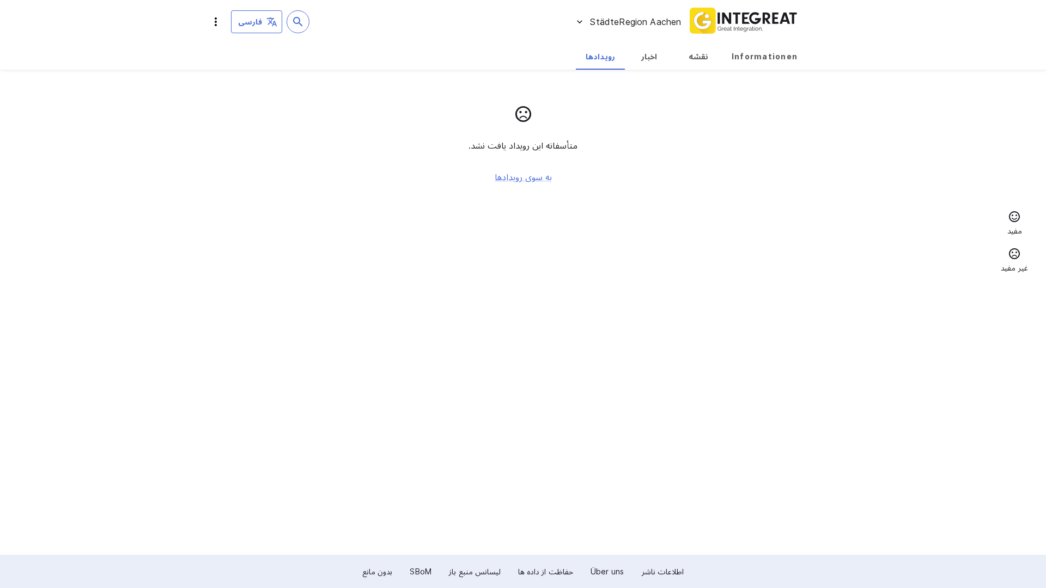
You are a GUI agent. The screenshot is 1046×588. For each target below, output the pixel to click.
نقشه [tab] (698, 56)
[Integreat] (744, 22)
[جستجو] (298, 21)
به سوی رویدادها (523, 176)
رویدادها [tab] (600, 56)
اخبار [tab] (649, 56)
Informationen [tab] (765, 56)
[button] (1014, 224)
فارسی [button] (250, 21)
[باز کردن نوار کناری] (216, 22)
